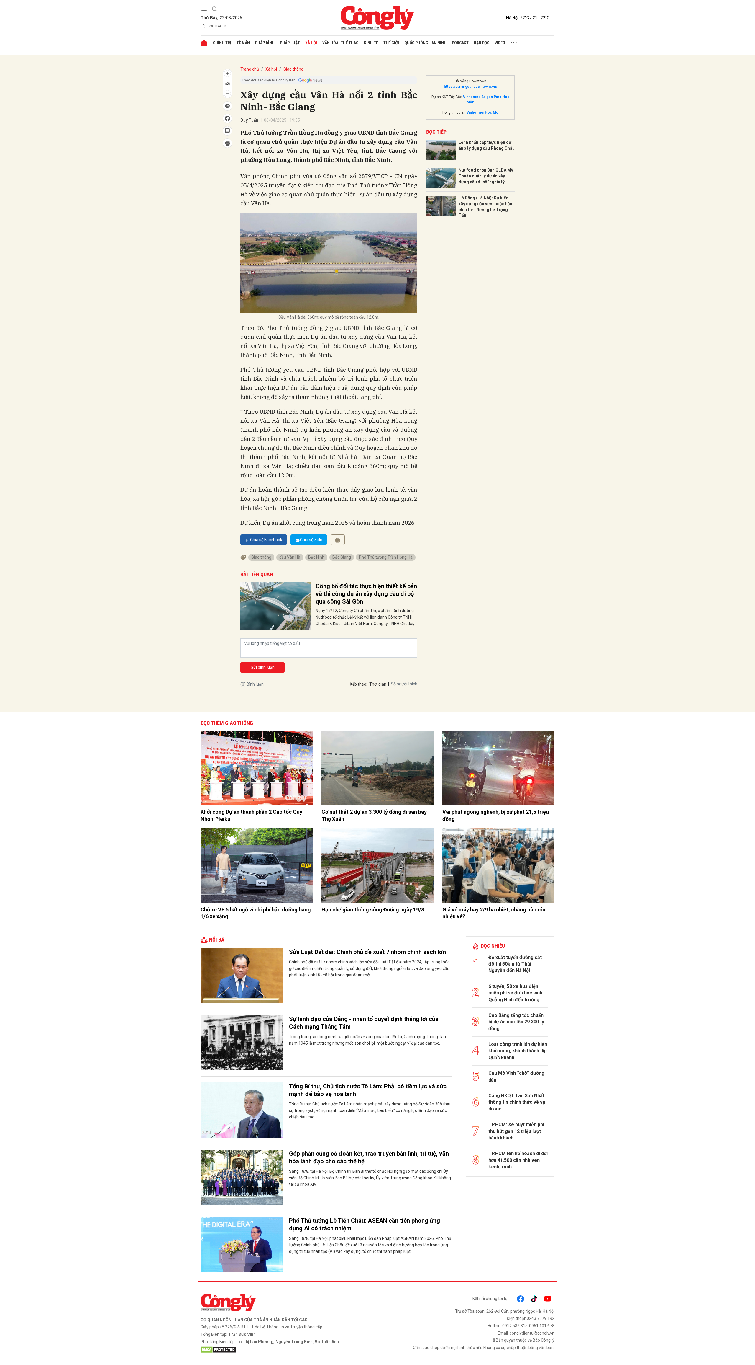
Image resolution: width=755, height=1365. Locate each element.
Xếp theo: (358, 684)
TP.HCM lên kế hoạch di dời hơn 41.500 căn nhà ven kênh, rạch (518, 1160)
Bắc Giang (341, 557)
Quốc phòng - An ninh (425, 42)
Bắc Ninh (316, 557)
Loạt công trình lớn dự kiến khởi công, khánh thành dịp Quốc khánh (517, 1050)
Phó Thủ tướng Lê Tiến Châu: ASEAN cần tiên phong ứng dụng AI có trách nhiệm (364, 1224)
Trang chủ (249, 69)
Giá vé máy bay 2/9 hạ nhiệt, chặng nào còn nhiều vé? (494, 912)
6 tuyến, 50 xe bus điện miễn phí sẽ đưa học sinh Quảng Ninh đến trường (515, 993)
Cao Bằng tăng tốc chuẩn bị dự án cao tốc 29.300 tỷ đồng (516, 1021)
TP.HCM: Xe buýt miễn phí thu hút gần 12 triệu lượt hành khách (516, 1131)
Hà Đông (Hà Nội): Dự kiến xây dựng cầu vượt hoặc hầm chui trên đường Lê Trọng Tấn (486, 206)
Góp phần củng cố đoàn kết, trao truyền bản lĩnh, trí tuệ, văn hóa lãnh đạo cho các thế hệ (369, 1157)
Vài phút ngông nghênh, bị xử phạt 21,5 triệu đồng (495, 815)
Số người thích (404, 683)
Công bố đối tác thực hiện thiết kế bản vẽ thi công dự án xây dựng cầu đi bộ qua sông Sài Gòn (366, 594)
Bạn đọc (481, 42)
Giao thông (293, 69)
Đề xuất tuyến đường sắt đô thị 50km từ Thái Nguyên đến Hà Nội (515, 964)
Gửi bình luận (263, 667)
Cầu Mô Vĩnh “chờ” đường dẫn (516, 1076)
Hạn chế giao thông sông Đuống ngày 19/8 (372, 909)
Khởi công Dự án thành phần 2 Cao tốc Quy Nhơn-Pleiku (251, 815)
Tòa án (243, 42)
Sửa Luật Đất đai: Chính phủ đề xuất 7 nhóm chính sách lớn (367, 951)
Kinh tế (371, 42)
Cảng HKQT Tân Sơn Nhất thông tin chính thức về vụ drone (516, 1102)
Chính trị (222, 42)
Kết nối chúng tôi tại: (490, 1298)
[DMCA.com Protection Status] (288, 1349)
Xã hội (311, 42)
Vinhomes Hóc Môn (483, 112)
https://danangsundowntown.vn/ (470, 86)
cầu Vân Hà (289, 557)
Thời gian (377, 684)
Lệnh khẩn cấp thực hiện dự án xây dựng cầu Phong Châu (487, 145)
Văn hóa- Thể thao (340, 42)
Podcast (460, 42)
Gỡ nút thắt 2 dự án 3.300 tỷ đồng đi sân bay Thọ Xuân (374, 815)
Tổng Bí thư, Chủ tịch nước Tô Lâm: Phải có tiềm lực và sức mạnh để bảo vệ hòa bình (368, 1090)
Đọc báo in (217, 26)
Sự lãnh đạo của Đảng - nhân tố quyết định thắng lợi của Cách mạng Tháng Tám (364, 1022)
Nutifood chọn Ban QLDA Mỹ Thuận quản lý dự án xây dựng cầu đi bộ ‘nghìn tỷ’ (486, 176)
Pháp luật (290, 42)
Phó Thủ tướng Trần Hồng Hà (386, 557)
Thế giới (391, 42)
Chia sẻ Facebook (266, 539)
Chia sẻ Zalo (311, 539)
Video (500, 42)
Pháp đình (265, 42)
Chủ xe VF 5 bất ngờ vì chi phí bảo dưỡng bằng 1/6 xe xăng (256, 912)
